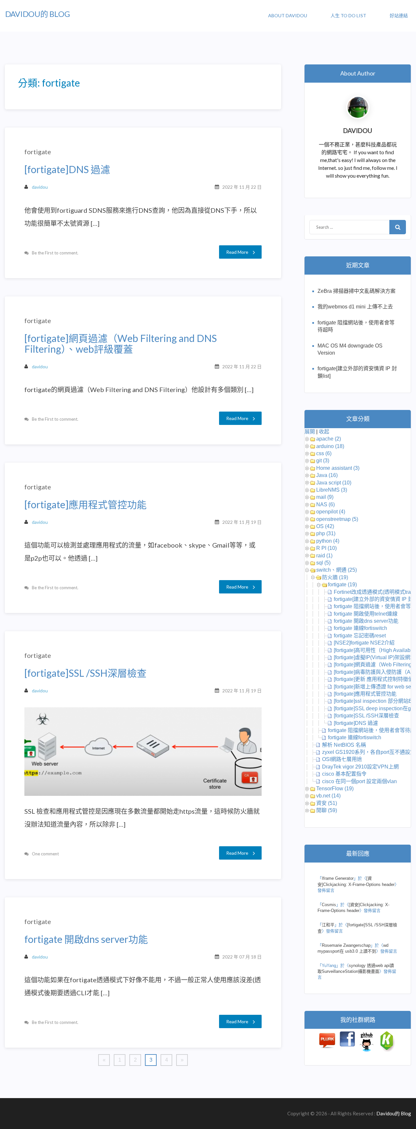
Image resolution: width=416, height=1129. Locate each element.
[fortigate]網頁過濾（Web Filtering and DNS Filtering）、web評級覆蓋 (120, 343)
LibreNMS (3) (331, 490)
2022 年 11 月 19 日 (242, 522)
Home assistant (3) (337, 468)
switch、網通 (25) (336, 570)
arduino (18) (330, 446)
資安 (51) (326, 803)
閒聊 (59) (326, 810)
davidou (40, 186)
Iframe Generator (338, 878)
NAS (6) (325, 504)
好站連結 (399, 15)
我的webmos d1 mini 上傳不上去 (355, 306)
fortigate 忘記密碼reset (360, 635)
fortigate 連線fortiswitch (360, 628)
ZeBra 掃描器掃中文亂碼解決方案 (357, 291)
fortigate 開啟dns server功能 (86, 939)
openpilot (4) (330, 511)
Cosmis (329, 904)
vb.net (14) (328, 795)
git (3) (322, 460)
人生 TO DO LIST (348, 15)
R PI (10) (326, 548)
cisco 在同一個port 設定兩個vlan (359, 781)
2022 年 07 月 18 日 (242, 956)
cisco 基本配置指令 (344, 774)
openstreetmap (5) (337, 519)
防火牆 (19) (335, 577)
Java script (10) (333, 482)
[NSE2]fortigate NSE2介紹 (364, 643)
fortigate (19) (342, 584)
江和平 (328, 924)
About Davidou (287, 15)
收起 (324, 431)
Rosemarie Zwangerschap (346, 945)
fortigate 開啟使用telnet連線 (365, 614)
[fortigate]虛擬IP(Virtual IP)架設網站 (374, 657)
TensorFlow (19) (335, 788)
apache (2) (328, 439)
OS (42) (325, 526)
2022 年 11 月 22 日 (242, 187)
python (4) (327, 541)
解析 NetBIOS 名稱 (344, 745)
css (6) (324, 453)
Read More (237, 252)
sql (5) (323, 562)
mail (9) (324, 497)
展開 (310, 431)
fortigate (37, 152)
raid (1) (324, 555)
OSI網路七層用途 (342, 759)
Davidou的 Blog (37, 14)
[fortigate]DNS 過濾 (67, 169)
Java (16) (327, 475)
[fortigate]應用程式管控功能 (85, 504)
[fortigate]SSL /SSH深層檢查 (85, 673)
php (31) (325, 533)
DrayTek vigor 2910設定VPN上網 (360, 766)
